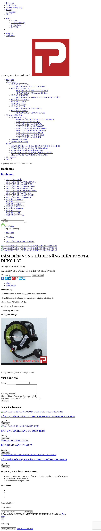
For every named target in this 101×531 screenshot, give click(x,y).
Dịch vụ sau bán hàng (19, 142)
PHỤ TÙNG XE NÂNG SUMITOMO (31, 128)
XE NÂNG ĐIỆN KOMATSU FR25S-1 (32, 91)
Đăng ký (9, 33)
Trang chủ (10, 3)
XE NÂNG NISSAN (19, 95)
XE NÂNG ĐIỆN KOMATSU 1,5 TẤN (32, 93)
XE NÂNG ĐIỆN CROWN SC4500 (30, 113)
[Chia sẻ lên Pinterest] (13, 278)
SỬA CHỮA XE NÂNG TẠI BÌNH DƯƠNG (29, 148)
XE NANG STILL (18, 104)
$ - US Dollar (16, 25)
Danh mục (7, 174)
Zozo (64, 514)
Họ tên (3, 383)
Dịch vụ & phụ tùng (18, 117)
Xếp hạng (5, 398)
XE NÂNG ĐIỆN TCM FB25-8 (29, 108)
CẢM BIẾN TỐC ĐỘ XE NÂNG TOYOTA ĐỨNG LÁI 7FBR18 (34, 459)
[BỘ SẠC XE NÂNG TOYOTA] (15, 440)
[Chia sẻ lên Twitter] (6, 278)
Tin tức (8, 10)
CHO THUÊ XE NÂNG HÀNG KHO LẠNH (29, 155)
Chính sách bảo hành (19, 139)
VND (8, 18)
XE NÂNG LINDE (18, 102)
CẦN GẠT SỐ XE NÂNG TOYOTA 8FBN (23, 431)
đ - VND (14, 27)
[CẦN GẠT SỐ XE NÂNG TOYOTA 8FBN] (20, 426)
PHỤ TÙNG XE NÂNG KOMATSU (31, 130)
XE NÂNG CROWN (19, 111)
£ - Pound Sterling (18, 23)
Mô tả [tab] (8, 283)
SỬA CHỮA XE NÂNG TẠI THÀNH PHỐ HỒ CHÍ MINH (35, 146)
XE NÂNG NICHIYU (20, 100)
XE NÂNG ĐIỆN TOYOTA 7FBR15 (31, 86)
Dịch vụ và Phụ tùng (14, 7)
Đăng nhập (10, 36)
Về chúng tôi (11, 12)
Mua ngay (5, 424)
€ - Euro (14, 20)
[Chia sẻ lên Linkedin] (9, 278)
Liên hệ (9, 14)
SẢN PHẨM (11, 5)
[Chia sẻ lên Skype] (20, 278)
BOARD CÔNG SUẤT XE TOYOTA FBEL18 (35, 119)
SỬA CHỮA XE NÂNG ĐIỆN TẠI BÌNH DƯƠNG (32, 153)
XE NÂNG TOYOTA (20, 84)
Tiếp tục (5, 401)
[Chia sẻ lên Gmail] (16, 278)
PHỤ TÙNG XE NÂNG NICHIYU (30, 135)
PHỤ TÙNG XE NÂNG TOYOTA (30, 126)
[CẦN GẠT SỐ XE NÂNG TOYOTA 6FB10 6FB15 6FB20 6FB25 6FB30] (32, 412)
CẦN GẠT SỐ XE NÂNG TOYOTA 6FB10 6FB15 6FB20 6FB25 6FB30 (38, 416)
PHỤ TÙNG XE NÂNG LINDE (29, 124)
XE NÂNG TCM (18, 106)
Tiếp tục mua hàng (8, 529)
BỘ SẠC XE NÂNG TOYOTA (16, 445)
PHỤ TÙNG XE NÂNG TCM (28, 122)
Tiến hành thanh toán (25, 529)
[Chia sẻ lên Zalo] (23, 278)
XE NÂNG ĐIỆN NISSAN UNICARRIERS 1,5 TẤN (37, 97)
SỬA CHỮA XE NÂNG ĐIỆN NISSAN (27, 150)
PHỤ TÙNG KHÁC (14, 180)
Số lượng (4, 275)
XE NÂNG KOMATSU (20, 88)
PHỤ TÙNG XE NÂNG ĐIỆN (28, 137)
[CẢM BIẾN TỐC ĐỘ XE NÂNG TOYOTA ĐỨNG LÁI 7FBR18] (28, 455)
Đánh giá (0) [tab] (11, 285)
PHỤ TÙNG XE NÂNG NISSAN (29, 133)
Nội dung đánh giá (8, 394)
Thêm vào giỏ (38, 275)
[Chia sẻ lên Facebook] (2, 278)
